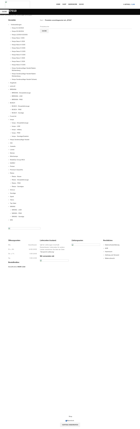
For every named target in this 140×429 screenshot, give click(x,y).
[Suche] (121, 4)
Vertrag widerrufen (70, 425)
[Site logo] (17, 4)
